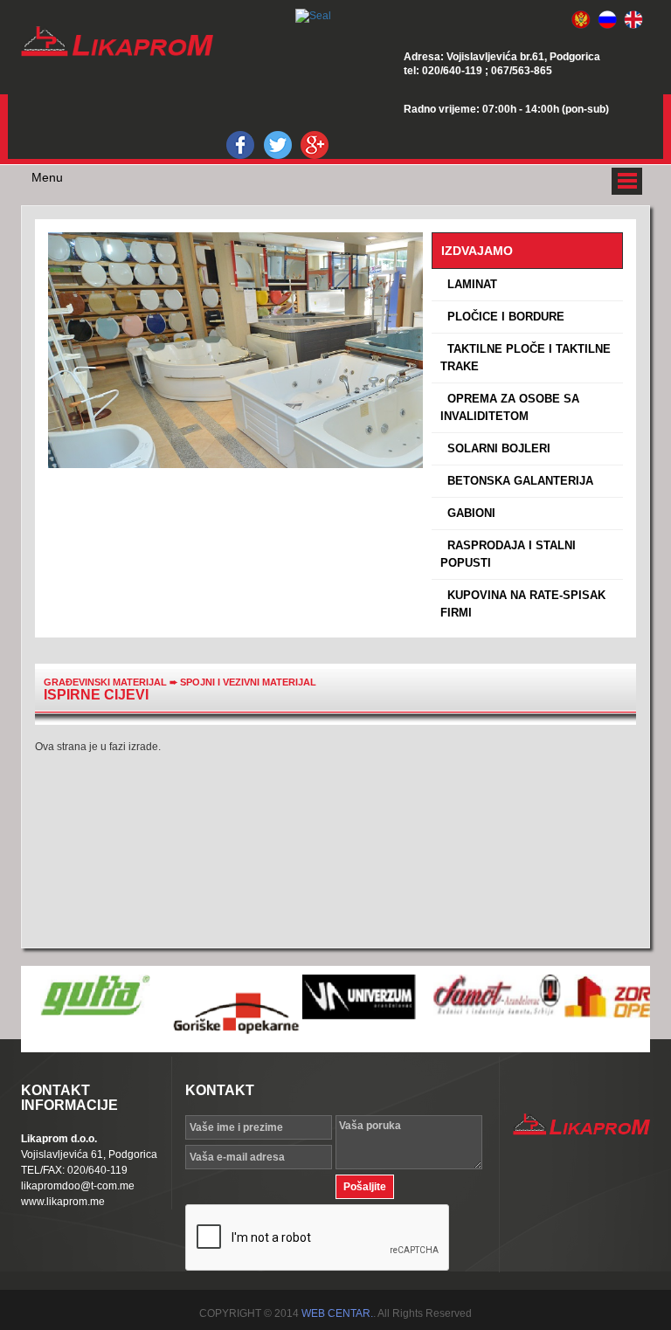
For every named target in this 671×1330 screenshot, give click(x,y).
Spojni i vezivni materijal (248, 682)
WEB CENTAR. (337, 1313)
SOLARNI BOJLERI (495, 448)
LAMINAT (468, 284)
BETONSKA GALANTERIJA (516, 480)
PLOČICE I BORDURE (502, 316)
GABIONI (467, 513)
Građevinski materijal (105, 682)
